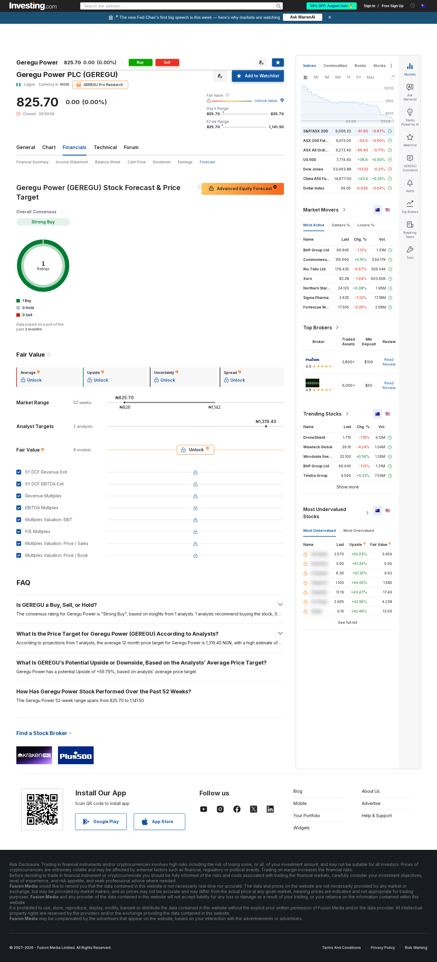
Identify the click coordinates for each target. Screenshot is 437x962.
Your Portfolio (306, 815)
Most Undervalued (319, 530)
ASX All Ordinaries (319, 150)
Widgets (301, 827)
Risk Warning (416, 947)
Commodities (335, 65)
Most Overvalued (358, 530)
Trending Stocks (322, 414)
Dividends (162, 162)
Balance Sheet (107, 162)
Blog (297, 791)
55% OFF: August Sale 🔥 (331, 6)
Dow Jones (313, 169)
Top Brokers (317, 327)
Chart (49, 147)
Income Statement (72, 162)
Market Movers (321, 210)
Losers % (365, 225)
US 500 (309, 159)
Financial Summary (32, 162)
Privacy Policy (383, 947)
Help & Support (377, 815)
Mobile (300, 803)
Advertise (371, 803)
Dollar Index (313, 188)
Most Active (313, 225)
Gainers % (341, 225)
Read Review (389, 361)
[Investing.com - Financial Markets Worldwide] (33, 6)
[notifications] (412, 5)
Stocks (379, 65)
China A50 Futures (319, 178)
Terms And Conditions (341, 947)
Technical (105, 147)
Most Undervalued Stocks (324, 512)
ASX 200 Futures (318, 140)
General (25, 147)
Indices (309, 65)
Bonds (360, 65)
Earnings (185, 162)
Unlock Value (266, 100)
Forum (131, 147)
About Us (371, 791)
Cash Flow (137, 162)
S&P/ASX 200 (315, 131)
